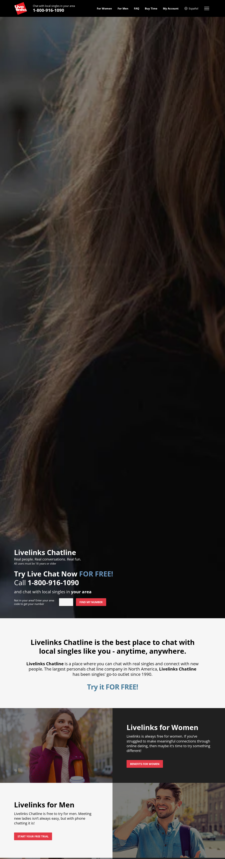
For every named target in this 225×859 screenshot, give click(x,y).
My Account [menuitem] (171, 8)
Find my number (91, 602)
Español (193, 8)
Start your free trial (33, 836)
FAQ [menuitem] (136, 8)
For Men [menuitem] (123, 8)
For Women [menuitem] (104, 8)
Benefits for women (144, 764)
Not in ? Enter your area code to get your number (34, 602)
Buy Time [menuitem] (151, 8)
